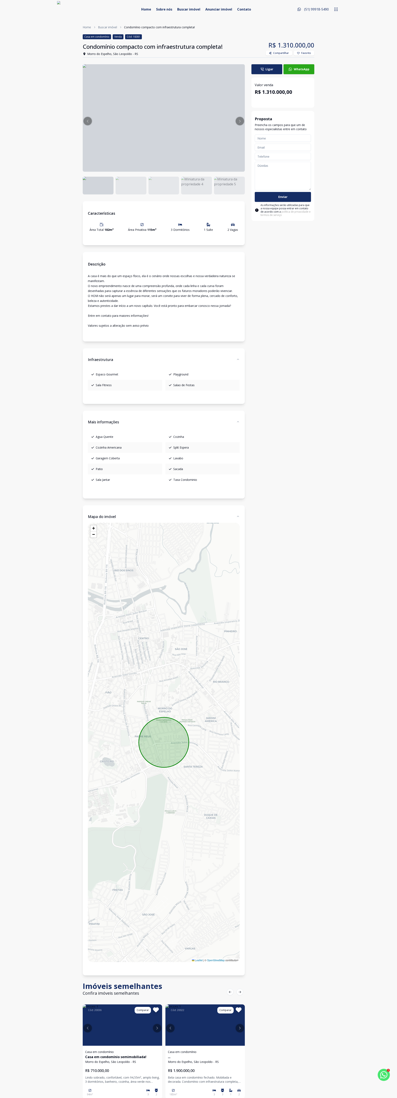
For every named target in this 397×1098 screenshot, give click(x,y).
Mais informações (103, 421)
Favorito (306, 53)
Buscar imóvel (188, 9)
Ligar (269, 69)
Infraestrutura (100, 359)
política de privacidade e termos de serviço (286, 213)
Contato (244, 9)
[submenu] (336, 9)
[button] (88, 121)
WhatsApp (301, 69)
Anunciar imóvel (218, 9)
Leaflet (198, 960)
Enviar (282, 197)
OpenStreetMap (216, 960)
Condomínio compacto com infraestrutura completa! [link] (159, 27)
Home (146, 9)
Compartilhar (281, 53)
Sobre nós (164, 9)
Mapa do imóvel (102, 516)
